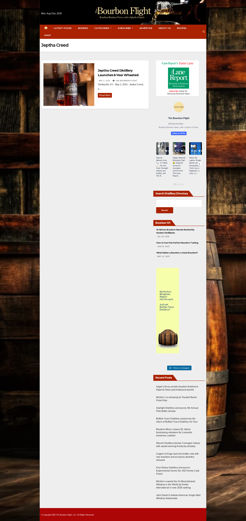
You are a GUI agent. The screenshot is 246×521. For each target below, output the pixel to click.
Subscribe (124, 28)
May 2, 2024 (104, 81)
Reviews (83, 28)
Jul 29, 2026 (163, 237)
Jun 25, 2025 (163, 246)
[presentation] (158, 164)
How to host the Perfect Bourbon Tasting (177, 243)
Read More (104, 95)
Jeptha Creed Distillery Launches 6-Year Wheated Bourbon (118, 75)
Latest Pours (63, 28)
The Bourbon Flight (126, 81)
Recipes (181, 28)
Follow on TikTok (178, 133)
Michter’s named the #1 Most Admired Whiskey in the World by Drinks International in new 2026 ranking (175, 484)
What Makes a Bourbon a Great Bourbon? (177, 252)
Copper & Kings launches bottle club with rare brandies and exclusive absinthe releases (177, 457)
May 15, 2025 (163, 256)
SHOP (47, 35)
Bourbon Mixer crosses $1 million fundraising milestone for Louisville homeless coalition (174, 432)
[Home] (46, 28)
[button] (204, 31)
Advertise (145, 28)
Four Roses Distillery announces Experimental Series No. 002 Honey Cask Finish (177, 470)
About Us (164, 28)
